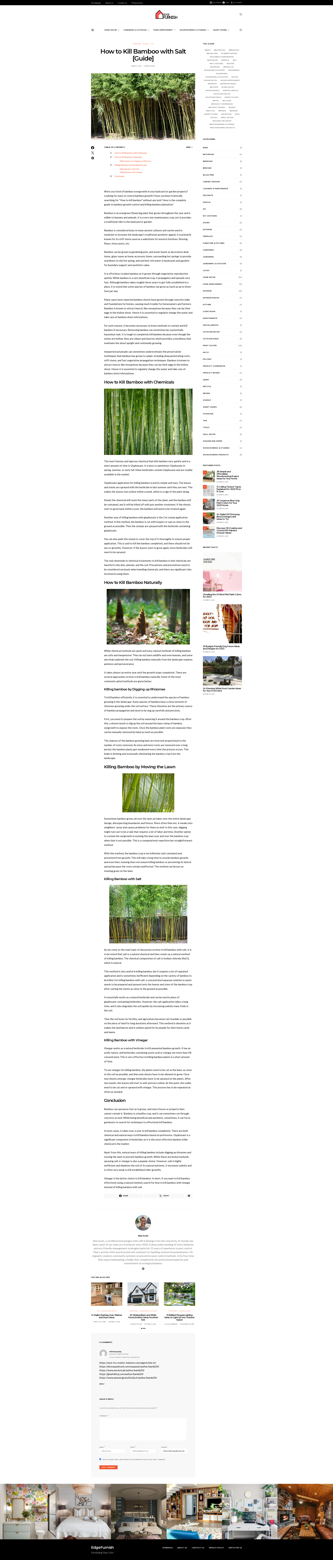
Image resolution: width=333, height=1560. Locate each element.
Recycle (211, 111)
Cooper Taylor (136, 1324)
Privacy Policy (137, 3)
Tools (214, 118)
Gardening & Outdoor (135, 30)
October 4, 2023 (114, 1322)
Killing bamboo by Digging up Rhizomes (135, 161)
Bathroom (220, 50)
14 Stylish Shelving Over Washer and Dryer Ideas (106, 1316)
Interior (213, 84)
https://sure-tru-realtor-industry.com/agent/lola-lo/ (127, 1362)
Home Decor (110, 30)
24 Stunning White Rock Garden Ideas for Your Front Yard (222, 689)
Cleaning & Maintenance (222, 57)
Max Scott (143, 1236)
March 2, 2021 (136, 66)
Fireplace (229, 67)
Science (146, 44)
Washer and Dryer (108, 1311)
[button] (141, 1328)
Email (133, 1447)
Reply (101, 1384)
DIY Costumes (217, 63)
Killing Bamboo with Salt (129, 169)
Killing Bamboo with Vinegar (131, 172)
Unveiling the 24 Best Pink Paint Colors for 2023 (222, 595)
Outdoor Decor (222, 94)
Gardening (137, 44)
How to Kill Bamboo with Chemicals (130, 153)
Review (222, 111)
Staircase (226, 114)
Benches (207, 168)
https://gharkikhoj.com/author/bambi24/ (121, 1374)
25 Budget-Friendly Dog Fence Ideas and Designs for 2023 (221, 647)
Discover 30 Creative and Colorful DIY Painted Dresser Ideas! (229, 530)
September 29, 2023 (187, 1324)
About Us (109, 3)
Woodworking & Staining (193, 30)
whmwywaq (115, 1351)
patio (216, 101)
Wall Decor (227, 118)
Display (225, 60)
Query (232, 107)
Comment (103, 1416)
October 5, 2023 (222, 482)
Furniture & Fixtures (215, 70)
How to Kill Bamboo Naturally (128, 157)
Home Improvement (163, 30)
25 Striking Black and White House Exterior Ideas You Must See (143, 1317)
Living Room (228, 87)
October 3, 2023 (150, 1324)
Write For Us (235, 1548)
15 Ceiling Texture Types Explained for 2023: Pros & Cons (229, 489)
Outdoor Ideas (184, 1311)
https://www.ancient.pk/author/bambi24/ (122, 1370)
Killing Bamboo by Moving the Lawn (130, 165)
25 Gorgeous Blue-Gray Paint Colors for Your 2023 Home (228, 503)
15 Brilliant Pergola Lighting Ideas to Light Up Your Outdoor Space (179, 1317)
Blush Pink (213, 53)
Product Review (217, 107)
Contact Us (122, 3)
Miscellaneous (231, 91)
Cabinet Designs (229, 53)
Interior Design (228, 84)
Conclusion (119, 176)
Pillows (227, 101)
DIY (235, 60)
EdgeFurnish (102, 1547)
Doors (231, 63)
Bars (208, 50)
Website (164, 1447)
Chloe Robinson (171, 1324)
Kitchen (214, 87)
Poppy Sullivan (100, 1322)
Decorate (213, 60)
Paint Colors (232, 97)
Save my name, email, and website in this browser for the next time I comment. (134, 1459)
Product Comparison (222, 104)
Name (102, 1447)
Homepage (96, 3)
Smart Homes (220, 30)
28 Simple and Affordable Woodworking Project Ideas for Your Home (228, 475)
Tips (152, 44)
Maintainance (213, 91)
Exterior (215, 67)
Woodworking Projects (223, 128)
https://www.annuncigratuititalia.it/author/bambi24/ (128, 1377)
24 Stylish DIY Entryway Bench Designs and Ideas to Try (228, 516)
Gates (235, 77)
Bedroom (234, 50)
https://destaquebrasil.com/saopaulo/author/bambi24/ (129, 1366)
